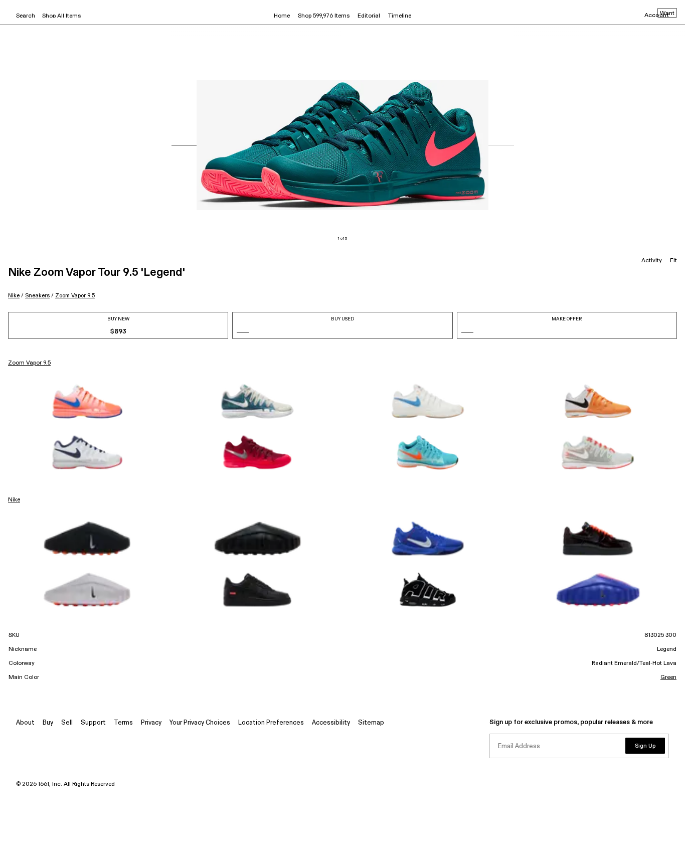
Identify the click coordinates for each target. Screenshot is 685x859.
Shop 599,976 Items (324, 16)
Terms (123, 723)
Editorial (369, 16)
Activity (651, 261)
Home (282, 16)
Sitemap (371, 723)
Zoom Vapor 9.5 (75, 295)
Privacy (151, 723)
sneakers (37, 295)
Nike (14, 295)
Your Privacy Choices (199, 723)
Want (667, 14)
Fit (673, 261)
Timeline (399, 16)
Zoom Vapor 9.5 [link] (29, 363)
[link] (87, 401)
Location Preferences (271, 723)
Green (668, 677)
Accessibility (331, 723)
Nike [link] (14, 500)
